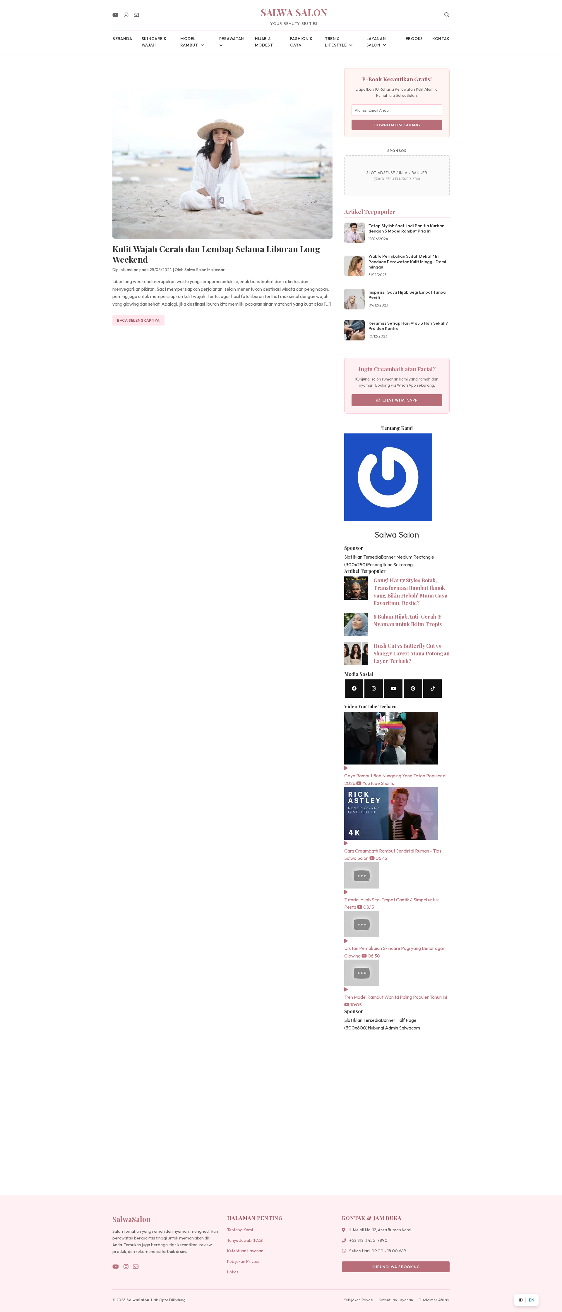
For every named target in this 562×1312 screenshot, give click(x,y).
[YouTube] (115, 15)
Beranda (122, 38)
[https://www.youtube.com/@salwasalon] (393, 688)
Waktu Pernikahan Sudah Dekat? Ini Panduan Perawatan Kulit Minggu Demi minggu (407, 262)
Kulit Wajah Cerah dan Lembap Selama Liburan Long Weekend (216, 254)
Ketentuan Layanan (245, 1251)
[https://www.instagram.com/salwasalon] (373, 688)
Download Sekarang (397, 125)
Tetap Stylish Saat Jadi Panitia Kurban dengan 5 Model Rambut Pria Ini (406, 228)
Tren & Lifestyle (336, 42)
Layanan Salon (376, 42)
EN (531, 1299)
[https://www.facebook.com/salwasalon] (354, 688)
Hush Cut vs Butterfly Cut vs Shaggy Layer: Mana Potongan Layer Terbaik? (411, 653)
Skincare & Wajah (154, 42)
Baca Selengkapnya (138, 320)
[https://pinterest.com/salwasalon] (413, 688)
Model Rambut (189, 42)
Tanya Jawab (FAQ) (245, 1240)
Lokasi (233, 1272)
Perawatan (231, 38)
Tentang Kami (240, 1229)
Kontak (441, 38)
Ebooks (414, 38)
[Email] (136, 15)
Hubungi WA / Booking (396, 1266)
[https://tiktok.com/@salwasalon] (432, 688)
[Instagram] (126, 15)
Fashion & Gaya (301, 42)
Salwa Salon (294, 12)
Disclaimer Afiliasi (434, 1299)
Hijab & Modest (264, 42)
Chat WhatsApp (400, 400)
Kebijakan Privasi (243, 1261)
